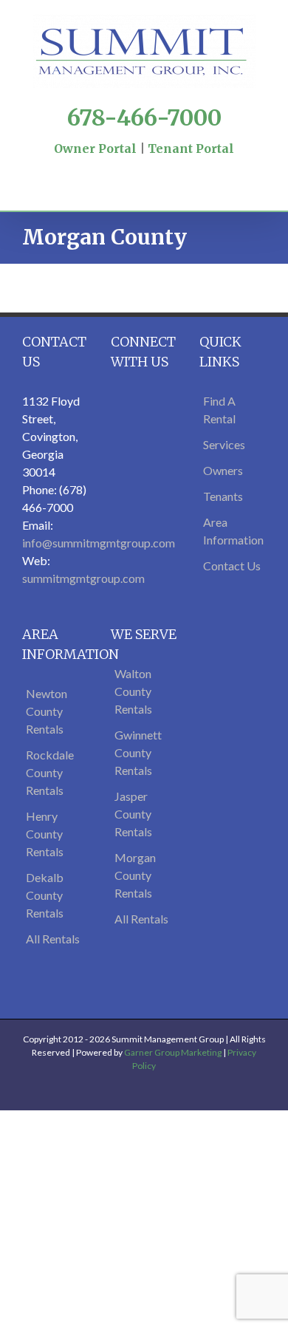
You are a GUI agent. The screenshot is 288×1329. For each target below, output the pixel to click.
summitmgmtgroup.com (83, 578)
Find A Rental (219, 410)
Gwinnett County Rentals (138, 752)
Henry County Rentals (45, 833)
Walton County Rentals (133, 691)
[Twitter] (131, 166)
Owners (223, 470)
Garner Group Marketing (173, 1052)
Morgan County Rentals (135, 875)
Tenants (223, 496)
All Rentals (53, 939)
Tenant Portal (191, 148)
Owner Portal (95, 148)
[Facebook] (117, 166)
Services (224, 444)
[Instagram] (157, 166)
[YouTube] (144, 166)
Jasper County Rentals (133, 813)
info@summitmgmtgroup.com (98, 543)
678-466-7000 (144, 117)
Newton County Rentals (46, 711)
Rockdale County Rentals (50, 772)
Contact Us (232, 565)
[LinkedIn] (170, 166)
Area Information (232, 531)
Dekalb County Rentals (45, 895)
